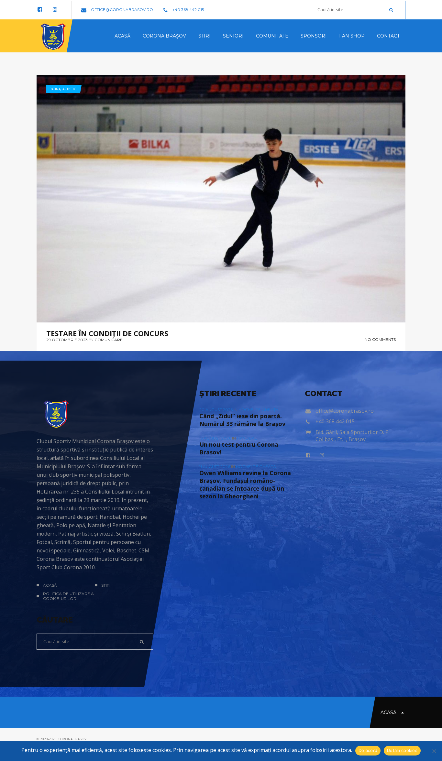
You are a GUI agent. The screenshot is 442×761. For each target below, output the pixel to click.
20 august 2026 (216, 409)
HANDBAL (247, 438)
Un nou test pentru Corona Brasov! (238, 448)
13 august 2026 (215, 438)
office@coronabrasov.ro (121, 9)
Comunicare (108, 339)
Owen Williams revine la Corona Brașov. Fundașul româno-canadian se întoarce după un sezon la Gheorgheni (245, 484)
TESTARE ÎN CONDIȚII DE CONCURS (107, 333)
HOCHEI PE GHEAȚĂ (258, 409)
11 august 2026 (215, 466)
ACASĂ (50, 585)
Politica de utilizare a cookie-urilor (68, 596)
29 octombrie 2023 (67, 339)
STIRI (106, 585)
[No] (434, 751)
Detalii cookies (402, 750)
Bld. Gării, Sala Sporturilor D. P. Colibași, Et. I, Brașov (352, 436)
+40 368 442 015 (187, 9)
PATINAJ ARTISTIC (63, 89)
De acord (368, 750)
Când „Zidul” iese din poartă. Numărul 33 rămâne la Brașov (242, 420)
